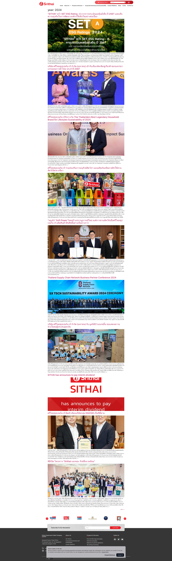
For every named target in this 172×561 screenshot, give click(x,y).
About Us (66, 5)
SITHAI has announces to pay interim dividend (71, 375)
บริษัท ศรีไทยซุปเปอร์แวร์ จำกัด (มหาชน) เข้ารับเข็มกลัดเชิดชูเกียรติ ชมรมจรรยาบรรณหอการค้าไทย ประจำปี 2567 (85, 67)
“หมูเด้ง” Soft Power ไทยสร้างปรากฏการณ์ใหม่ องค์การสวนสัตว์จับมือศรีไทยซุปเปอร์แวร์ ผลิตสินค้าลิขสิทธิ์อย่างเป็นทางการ (85, 221)
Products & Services (77, 5)
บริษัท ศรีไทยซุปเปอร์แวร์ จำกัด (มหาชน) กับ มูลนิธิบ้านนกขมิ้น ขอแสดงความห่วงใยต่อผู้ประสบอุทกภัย (84, 325)
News (119, 5)
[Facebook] (115, 539)
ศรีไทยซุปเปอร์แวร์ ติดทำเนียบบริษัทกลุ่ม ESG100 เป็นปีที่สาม (76, 413)
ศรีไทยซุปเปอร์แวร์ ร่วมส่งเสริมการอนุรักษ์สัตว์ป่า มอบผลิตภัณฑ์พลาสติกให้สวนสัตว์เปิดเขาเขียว (84, 169)
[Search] (125, 2)
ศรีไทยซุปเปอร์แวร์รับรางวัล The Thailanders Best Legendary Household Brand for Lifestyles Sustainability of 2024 (83, 118)
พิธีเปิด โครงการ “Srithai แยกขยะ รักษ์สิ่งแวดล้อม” (71, 461)
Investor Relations (112, 5)
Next (122, 509)
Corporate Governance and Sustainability (95, 5)
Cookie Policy (105, 552)
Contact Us (130, 5)
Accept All (120, 555)
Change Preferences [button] (110, 555)
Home (61, 5)
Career (124, 5)
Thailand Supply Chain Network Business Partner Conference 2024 (82, 277)
